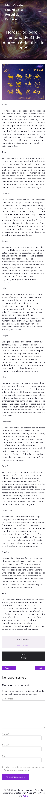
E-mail (5, 745)
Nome (5, 734)
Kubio (25, 795)
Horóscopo (25, 645)
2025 (19, 645)
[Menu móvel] (39, 12)
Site (3, 756)
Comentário (8, 699)
